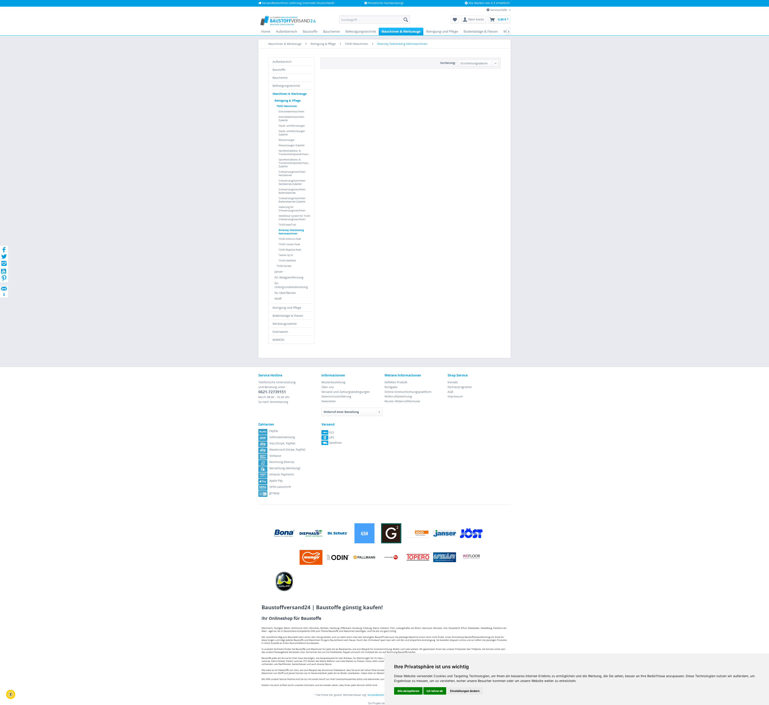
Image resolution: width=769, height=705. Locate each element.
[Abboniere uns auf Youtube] (4, 272)
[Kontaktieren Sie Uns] (4, 284)
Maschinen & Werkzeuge (290, 94)
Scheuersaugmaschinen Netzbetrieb (292, 173)
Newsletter (328, 401)
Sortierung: (448, 63)
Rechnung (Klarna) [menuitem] (281, 462)
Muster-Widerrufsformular (402, 401)
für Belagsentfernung (289, 277)
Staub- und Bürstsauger (292, 125)
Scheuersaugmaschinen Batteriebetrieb (292, 191)
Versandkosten (375, 695)
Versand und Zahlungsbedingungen (345, 392)
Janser (279, 271)
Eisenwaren (280, 332)
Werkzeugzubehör (285, 324)
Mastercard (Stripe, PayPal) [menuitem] (287, 449)
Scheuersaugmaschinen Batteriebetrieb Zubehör (292, 200)
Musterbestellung (333, 382)
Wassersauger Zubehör (292, 145)
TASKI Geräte (284, 266)
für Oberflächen (285, 293)
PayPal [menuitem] (273, 431)
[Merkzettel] (455, 20)
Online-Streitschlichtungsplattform (407, 392)
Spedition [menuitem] (335, 443)
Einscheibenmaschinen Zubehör (291, 118)
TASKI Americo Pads (290, 239)
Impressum (455, 396)
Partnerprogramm (460, 387)
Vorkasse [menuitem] (275, 456)
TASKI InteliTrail (287, 224)
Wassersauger (287, 140)
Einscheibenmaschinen (291, 111)
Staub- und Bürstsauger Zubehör (292, 132)
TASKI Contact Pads (289, 244)
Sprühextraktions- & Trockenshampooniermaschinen (295, 152)
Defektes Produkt (395, 382)
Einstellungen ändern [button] (465, 691)
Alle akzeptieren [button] (408, 691)
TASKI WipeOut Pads (290, 249)
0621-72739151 (272, 391)
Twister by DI (286, 255)
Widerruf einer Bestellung (341, 412)
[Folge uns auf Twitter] (4, 257)
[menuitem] (374, 20)
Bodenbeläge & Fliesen (288, 316)
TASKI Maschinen (287, 106)
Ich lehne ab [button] (435, 691)
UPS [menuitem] (331, 437)
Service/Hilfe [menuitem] (498, 10)
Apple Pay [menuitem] (276, 480)
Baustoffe (279, 70)
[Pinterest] (4, 279)
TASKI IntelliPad (287, 260)
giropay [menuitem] (274, 493)
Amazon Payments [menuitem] (281, 474)
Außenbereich (282, 62)
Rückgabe (391, 387)
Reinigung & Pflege (288, 100)
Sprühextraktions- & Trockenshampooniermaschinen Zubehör (295, 163)
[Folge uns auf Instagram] (4, 264)
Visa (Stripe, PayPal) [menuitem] (282, 443)
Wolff (278, 299)
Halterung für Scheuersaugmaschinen (292, 208)
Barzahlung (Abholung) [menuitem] (284, 468)
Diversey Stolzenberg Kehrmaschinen (291, 231)
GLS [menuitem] (331, 432)
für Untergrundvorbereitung (291, 285)
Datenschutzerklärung (336, 396)
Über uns (327, 387)
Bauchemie (280, 78)
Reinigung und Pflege (287, 308)
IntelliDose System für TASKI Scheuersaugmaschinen (294, 217)
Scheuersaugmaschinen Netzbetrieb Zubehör (292, 182)
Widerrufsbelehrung (398, 396)
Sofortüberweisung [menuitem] (282, 437)
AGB (450, 392)
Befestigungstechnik (286, 86)
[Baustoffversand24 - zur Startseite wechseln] (288, 21)
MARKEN (278, 340)
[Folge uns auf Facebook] (4, 251)
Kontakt (453, 382)
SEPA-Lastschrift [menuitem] (280, 487)
